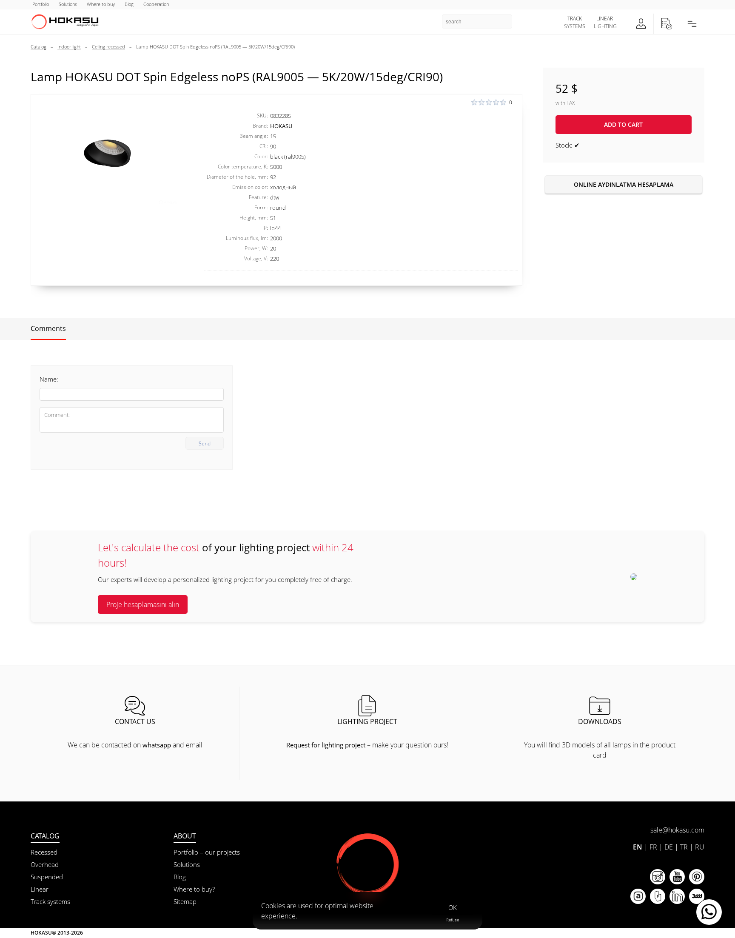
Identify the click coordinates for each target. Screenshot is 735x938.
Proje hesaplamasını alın (142, 604)
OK (452, 907)
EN (637, 847)
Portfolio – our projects (207, 852)
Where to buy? (194, 889)
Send (205, 443)
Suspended (47, 876)
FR (653, 847)
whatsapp (156, 745)
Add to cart (623, 124)
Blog (180, 876)
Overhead (45, 864)
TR (684, 847)
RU (699, 847)
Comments (48, 328)
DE (668, 847)
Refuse (452, 920)
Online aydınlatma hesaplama (623, 184)
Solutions (187, 864)
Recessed (44, 852)
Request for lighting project (325, 745)
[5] (107, 153)
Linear (39, 889)
